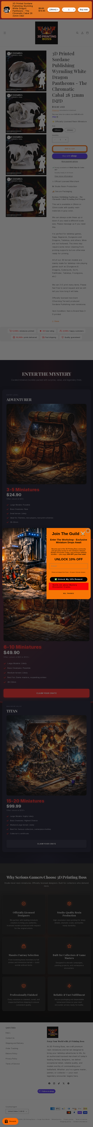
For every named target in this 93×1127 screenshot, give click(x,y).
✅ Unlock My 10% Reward (69, 579)
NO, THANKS (68, 593)
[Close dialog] (88, 531)
